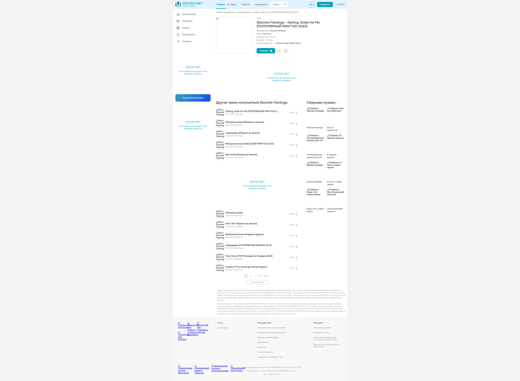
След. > (266, 276)
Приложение (263, 342)
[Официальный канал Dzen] (238, 367)
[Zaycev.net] (189, 4)
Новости (245, 4)
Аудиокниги (261, 4)
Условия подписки (265, 352)
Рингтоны (267, 34)
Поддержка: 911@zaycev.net (270, 357)
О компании (222, 328)
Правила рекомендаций (268, 337)
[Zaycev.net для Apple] (182, 326)
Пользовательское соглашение (271, 328)
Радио (233, 4)
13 (260, 276)
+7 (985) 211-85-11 (273, 374)
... (255, 276)
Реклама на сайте (321, 332)
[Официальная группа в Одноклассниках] (221, 367)
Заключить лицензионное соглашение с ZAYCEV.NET (325, 338)
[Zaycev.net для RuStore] (182, 336)
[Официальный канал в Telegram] (202, 367)
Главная (220, 4)
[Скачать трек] (296, 112)
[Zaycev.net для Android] (192, 326)
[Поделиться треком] (286, 50)
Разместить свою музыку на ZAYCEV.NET (326, 345)
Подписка (261, 347)
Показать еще (257, 282)
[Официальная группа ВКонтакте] (186, 367)
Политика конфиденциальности (271, 332)
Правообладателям (322, 328)
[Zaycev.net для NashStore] (196, 336)
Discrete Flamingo (278, 30)
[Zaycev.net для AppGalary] (201, 326)
